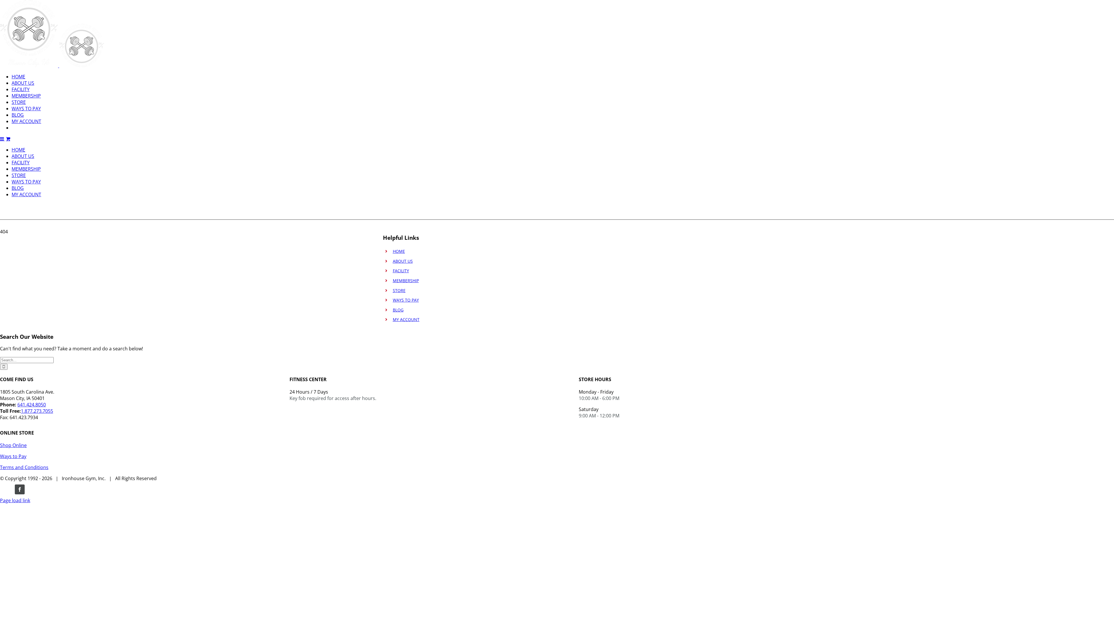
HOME (399, 251)
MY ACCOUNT (406, 319)
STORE (399, 290)
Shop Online (13, 445)
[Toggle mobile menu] (2, 138)
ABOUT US (403, 261)
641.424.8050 (31, 404)
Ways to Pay (13, 456)
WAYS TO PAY (406, 300)
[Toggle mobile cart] (8, 138)
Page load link (15, 500)
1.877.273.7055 (37, 411)
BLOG (398, 310)
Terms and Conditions (24, 467)
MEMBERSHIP (406, 280)
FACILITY (401, 270)
